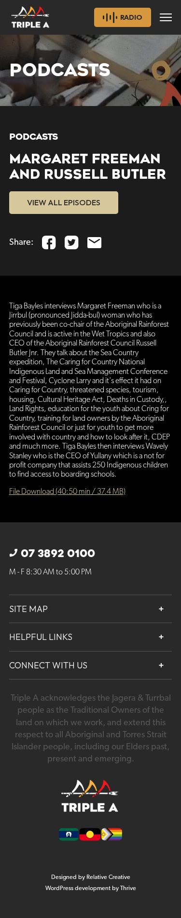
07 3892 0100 (58, 553)
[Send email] (94, 242)
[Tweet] (72, 243)
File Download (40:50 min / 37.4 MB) (67, 492)
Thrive (128, 888)
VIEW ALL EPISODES (63, 202)
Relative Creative (108, 877)
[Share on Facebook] (49, 243)
